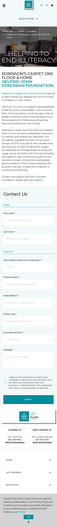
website (38, 180)
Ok (28, 517)
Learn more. (19, 512)
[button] (41, 5)
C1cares (32, 31)
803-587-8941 (14, 439)
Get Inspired (13, 472)
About (21, 31)
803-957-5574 (42, 439)
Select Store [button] (26, 18)
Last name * (9, 232)
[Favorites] (47, 5)
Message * (8, 350)
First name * (9, 213)
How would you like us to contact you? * (22, 260)
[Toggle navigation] (4, 5)
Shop (9, 460)
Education (12, 485)
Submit (28, 399)
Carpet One (7, 31)
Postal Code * (9, 314)
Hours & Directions (14, 442)
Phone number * (11, 277)
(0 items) (52, 5)
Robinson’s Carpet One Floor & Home (23, 93)
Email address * (10, 296)
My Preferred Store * (13, 333)
